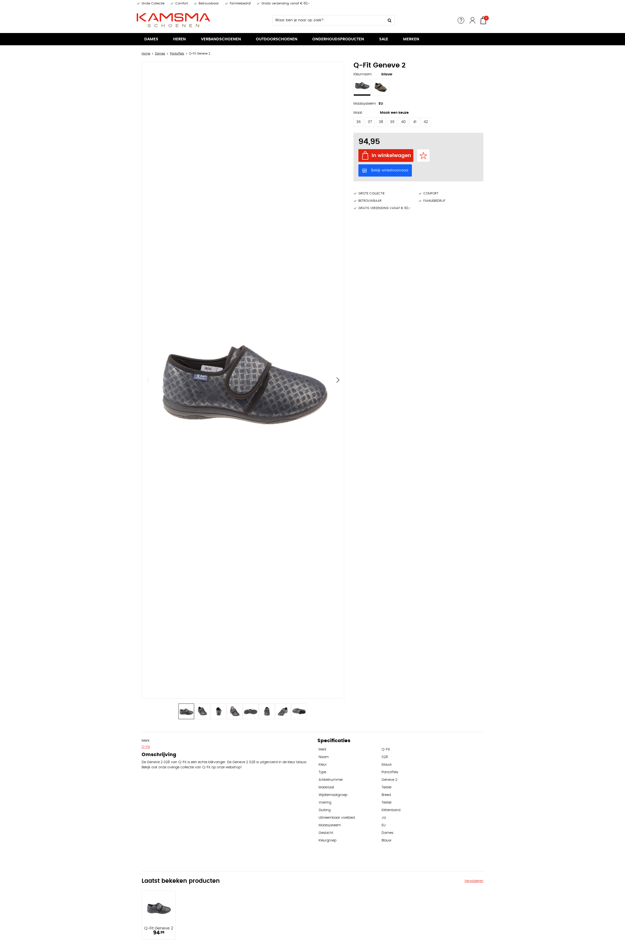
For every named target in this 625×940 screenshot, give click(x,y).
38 (381, 122)
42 (426, 122)
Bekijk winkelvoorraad (389, 170)
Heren (179, 39)
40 (403, 122)
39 (392, 122)
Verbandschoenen (221, 39)
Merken (411, 39)
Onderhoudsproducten (338, 39)
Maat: (358, 112)
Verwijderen (473, 881)
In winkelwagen (391, 155)
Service (461, 20)
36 (358, 122)
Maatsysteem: (365, 103)
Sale (383, 39)
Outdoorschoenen (276, 39)
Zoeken (389, 20)
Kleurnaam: (363, 74)
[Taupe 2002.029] (380, 87)
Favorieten (423, 155)
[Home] (173, 20)
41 (414, 122)
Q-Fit (146, 747)
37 (370, 122)
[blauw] (362, 87)
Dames (151, 39)
